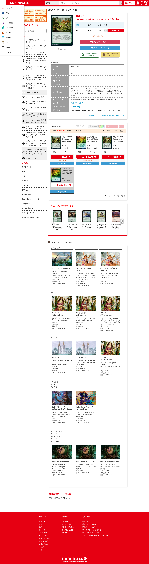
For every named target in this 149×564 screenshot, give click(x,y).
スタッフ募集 (66, 524)
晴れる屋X (86, 521)
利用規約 (65, 521)
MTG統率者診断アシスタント (92, 533)
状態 (77, 25)
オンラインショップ (46, 521)
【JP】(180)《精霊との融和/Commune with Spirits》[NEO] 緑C (67, 139)
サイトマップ (43, 517)
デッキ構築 (9, 28)
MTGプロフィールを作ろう (91, 530)
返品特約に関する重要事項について (113, 115)
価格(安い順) (61, 130)
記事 (7, 18)
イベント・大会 (44, 538)
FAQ (40, 550)
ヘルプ (8, 47)
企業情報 (65, 533)
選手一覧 (9, 32)
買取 (7, 13)
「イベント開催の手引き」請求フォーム (96, 535)
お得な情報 (86, 517)
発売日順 (78, 130)
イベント (9, 42)
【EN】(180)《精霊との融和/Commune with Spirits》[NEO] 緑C (118, 139)
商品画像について (94, 115)
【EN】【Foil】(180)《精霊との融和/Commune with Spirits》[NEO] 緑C (67, 171)
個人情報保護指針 (68, 530)
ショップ (9, 8)
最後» (121, 131)
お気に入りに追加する (101, 42)
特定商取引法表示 (68, 527)
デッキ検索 (9, 23)
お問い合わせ (10, 52)
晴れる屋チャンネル (89, 524)
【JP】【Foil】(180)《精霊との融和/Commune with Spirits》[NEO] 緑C (92, 139)
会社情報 (65, 517)
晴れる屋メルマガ (88, 527)
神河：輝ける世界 (77, 103)
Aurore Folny (75, 107)
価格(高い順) (70, 130)
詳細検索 (128, 3)
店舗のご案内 (43, 541)
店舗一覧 (9, 37)
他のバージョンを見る (100, 48)
